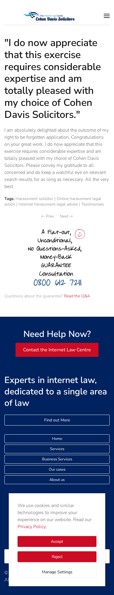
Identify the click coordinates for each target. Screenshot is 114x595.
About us (57, 479)
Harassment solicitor (34, 198)
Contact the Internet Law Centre (57, 350)
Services (57, 449)
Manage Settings (57, 572)
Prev (50, 216)
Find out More (57, 420)
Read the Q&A (77, 296)
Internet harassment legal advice (48, 204)
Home (57, 438)
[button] (107, 16)
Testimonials (92, 204)
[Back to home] (57, 16)
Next (64, 216)
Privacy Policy (32, 526)
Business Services (57, 459)
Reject (57, 557)
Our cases (57, 469)
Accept (57, 541)
